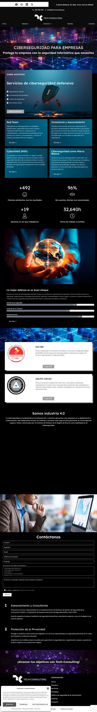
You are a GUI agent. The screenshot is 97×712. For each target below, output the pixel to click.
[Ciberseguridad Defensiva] (48, 568)
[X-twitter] (32, 4)
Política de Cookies (16, 708)
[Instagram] (21, 4)
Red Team (12, 122)
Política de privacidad (27, 708)
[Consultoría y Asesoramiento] (48, 574)
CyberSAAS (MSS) (17, 151)
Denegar (23, 704)
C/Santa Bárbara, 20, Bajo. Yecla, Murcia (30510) (74, 5)
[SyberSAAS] (48, 572)
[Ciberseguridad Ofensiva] (48, 570)
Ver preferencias (40, 704)
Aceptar (9, 704)
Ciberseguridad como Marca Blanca (67, 152)
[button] (48, 688)
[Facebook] (16, 4)
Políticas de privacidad (27, 590)
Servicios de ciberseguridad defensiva (40, 83)
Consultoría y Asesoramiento (68, 122)
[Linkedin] (27, 4)
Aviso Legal (37, 708)
